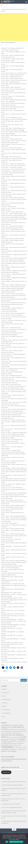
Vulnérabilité (6, 747)
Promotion (4, 703)
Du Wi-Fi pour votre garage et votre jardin (12, 807)
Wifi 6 (17, 747)
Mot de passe (14, 743)
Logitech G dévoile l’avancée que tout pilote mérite (14, 781)
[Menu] (26, 2)
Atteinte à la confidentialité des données (12, 728)
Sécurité (4, 706)
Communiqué (5, 692)
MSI (18, 743)
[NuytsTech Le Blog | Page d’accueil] (9, 2)
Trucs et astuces (6, 709)
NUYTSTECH (11, 833)
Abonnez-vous (6, 772)
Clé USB (11, 729)
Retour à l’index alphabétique (8, 42)
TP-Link (11, 745)
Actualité (4, 689)
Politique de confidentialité (16, 841)
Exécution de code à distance (13, 737)
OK (6, 841)
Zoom (3, 716)
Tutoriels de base (6, 713)
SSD (8, 745)
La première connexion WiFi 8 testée (10, 804)
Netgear (20, 743)
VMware (20, 745)
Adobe (2, 725)
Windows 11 (14, 749)
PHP (23, 743)
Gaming (20, 737)
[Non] (26, 838)
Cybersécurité (7, 731)
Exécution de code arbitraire (15, 733)
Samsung (4, 745)
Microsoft (7, 743)
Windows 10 (7, 749)
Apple (6, 725)
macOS (25, 741)
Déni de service (19, 731)
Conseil (4, 696)
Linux (18, 741)
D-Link (13, 731)
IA (23, 737)
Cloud (9, 729)
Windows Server (22, 749)
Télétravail (16, 745)
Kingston (14, 741)
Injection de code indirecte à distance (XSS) (10, 739)
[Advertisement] (14, 27)
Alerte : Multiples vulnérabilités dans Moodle (12, 785)
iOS (8, 741)
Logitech (21, 741)
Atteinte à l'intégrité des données (15, 725)
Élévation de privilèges (9, 751)
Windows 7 (21, 747)
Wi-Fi (14, 747)
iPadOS (10, 741)
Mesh (2, 743)
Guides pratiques (6, 699)
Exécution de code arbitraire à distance (12, 736)
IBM (25, 737)
